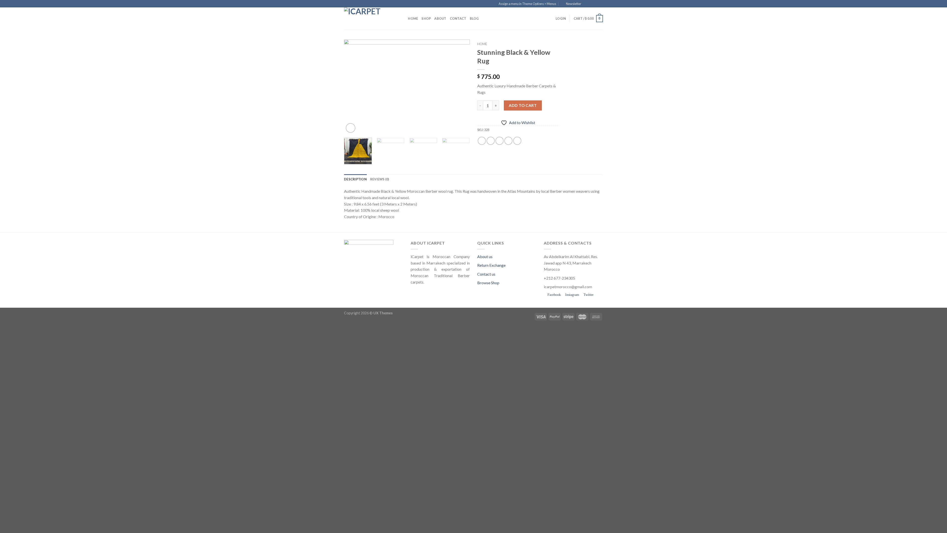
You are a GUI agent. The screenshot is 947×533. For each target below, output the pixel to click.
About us (484, 256)
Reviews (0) (379, 179)
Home (413, 18)
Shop (426, 18)
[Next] (461, 86)
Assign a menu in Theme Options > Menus (527, 4)
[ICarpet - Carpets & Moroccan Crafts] (368, 18)
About (440, 18)
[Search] (402, 18)
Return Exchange (491, 265)
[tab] (355, 179)
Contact (458, 18)
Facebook (553, 295)
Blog (474, 18)
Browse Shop (488, 282)
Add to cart (523, 105)
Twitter (588, 295)
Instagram (571, 295)
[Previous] (352, 86)
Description (355, 179)
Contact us (486, 274)
